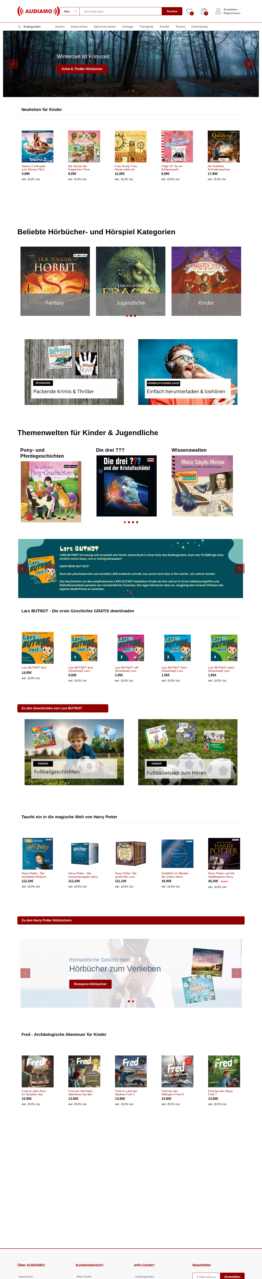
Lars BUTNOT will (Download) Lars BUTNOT (126, 669)
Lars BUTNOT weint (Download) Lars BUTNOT (221, 669)
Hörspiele (147, 26)
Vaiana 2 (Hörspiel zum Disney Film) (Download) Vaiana (34, 167)
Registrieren (232, 13)
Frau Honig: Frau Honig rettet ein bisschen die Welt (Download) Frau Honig (126, 167)
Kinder (164, 26)
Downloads (199, 26)
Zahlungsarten (144, 1276)
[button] (129, 91)
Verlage (127, 26)
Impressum (25, 1276)
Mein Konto (84, 1276)
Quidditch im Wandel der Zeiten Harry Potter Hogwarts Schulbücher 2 (174, 875)
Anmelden (231, 9)
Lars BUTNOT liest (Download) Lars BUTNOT (80, 669)
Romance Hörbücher (90, 984)
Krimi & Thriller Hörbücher (82, 69)
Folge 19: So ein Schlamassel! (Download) (172, 167)
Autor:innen (79, 26)
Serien (60, 26)
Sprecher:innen (105, 26)
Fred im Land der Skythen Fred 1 (126, 1092)
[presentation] (13, 64)
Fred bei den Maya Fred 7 (220, 1092)
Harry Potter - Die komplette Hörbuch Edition (34, 875)
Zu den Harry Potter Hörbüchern (46, 920)
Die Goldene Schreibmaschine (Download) (219, 167)
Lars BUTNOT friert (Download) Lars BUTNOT (174, 669)
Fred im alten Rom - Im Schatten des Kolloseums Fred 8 (35, 1092)
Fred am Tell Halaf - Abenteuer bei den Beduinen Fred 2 (81, 1092)
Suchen (172, 11)
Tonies (180, 26)
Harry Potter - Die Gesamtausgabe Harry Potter (83, 875)
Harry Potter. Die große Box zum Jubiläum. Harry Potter (129, 875)
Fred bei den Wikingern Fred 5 (172, 1092)
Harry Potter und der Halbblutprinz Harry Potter (221, 875)
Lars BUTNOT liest (34, 667)
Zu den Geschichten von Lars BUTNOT (51, 708)
